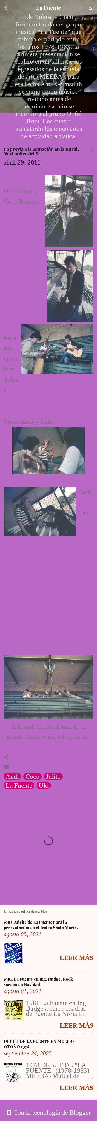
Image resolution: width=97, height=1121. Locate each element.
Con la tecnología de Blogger (51, 1112)
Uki (44, 785)
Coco (32, 776)
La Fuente (48, 7)
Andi (12, 776)
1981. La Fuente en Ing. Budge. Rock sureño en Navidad (38, 981)
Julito (53, 776)
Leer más (76, 957)
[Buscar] (90, 9)
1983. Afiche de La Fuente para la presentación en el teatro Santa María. (41, 924)
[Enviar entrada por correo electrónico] (6, 767)
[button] (90, 150)
